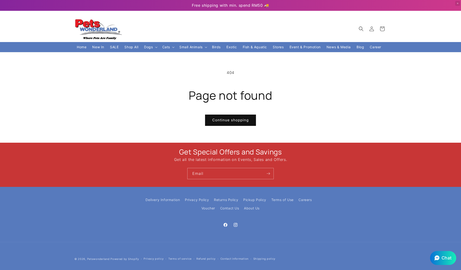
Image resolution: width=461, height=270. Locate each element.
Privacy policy (154, 258)
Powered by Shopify (124, 259)
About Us (252, 208)
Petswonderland (98, 259)
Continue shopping (230, 120)
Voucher (208, 208)
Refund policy (206, 258)
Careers (305, 200)
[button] (361, 29)
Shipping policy (264, 258)
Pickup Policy (254, 200)
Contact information (234, 258)
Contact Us (229, 208)
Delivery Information (163, 200)
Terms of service (180, 258)
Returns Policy (226, 200)
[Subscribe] (268, 173)
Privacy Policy (197, 200)
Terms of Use (282, 200)
